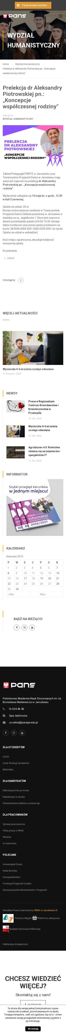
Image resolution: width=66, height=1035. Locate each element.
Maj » (43, 594)
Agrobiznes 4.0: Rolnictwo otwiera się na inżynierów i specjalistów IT (44, 451)
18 (33, 578)
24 (25, 583)
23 (17, 583)
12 (41, 573)
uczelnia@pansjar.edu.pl (23, 722)
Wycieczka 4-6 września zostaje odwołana (28, 369)
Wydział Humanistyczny (18, 119)
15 (9, 578)
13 (49, 573)
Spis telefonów (18, 715)
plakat (10, 258)
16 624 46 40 (16, 709)
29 (9, 589)
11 (33, 573)
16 (17, 578)
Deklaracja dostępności (15, 944)
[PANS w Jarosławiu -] (15, 16)
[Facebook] (21, 280)
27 (49, 583)
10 (25, 573)
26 (41, 583)
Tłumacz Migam (23, 918)
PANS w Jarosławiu (44, 910)
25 (33, 583)
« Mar (11, 594)
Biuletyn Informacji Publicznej (24, 929)
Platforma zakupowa (48, 918)
